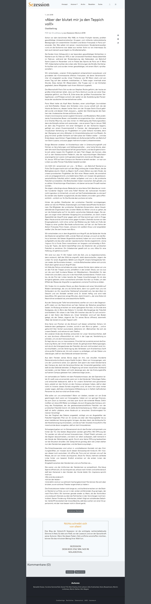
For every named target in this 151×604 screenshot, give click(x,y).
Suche (100, 4)
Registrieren (80, 572)
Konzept (64, 4)
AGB (86, 600)
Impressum (92, 600)
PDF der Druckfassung (54, 33)
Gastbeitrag (51, 28)
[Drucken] (118, 36)
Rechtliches (69, 600)
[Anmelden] (109, 4)
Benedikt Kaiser (38, 587)
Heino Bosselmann (106, 587)
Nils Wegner (84, 589)
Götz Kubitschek (93, 587)
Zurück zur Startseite (75, 511)
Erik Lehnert (82, 587)
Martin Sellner (75, 589)
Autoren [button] (73, 4)
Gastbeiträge (60, 600)
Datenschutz (79, 600)
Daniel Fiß (64, 587)
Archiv (83, 4)
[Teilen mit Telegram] (118, 40)
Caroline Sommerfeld (52, 587)
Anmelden (70, 572)
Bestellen (91, 4)
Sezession (75, 546)
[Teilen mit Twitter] (118, 44)
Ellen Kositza (73, 587)
